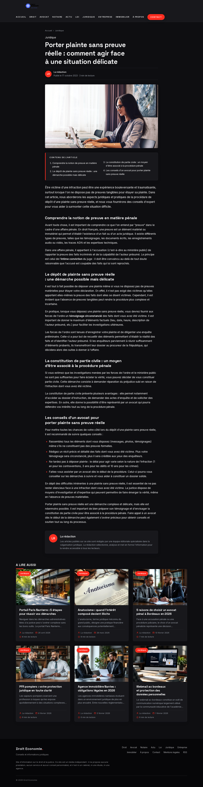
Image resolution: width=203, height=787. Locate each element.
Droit (33, 17)
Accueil (21, 17)
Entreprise (105, 17)
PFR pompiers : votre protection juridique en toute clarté (40, 688)
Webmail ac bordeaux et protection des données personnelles (150, 690)
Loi (77, 17)
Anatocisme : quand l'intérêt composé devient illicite (97, 612)
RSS (185, 752)
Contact (156, 17)
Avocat (44, 17)
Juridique (88, 17)
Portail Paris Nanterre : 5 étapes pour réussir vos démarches (40, 612)
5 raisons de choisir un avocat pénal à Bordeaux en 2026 (156, 612)
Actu (69, 17)
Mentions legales (172, 752)
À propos (138, 17)
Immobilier (122, 17)
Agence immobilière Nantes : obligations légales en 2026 (97, 688)
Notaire (57, 17)
